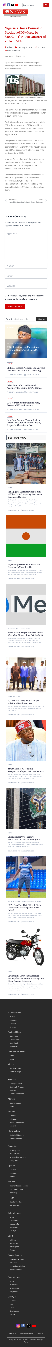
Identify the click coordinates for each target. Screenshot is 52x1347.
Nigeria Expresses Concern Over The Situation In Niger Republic (24, 565)
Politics (16, 697)
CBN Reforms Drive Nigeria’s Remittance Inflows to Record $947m (24, 838)
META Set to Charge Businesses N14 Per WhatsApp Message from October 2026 (25, 633)
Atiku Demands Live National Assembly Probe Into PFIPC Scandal (24, 386)
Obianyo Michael (14, 510)
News (15, 343)
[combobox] (32, 5)
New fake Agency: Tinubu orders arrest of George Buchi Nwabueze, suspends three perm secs (24, 423)
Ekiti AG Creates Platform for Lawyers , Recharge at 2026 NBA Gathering (26, 369)
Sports (20, 343)
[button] (46, 14)
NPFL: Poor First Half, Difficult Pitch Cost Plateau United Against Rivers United (24, 907)
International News (16, 628)
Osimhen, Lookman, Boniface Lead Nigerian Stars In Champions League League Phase (23, 350)
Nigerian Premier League (23, 901)
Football (10, 343)
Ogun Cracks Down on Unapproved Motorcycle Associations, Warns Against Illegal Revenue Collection (26, 978)
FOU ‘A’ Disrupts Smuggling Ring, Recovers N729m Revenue (23, 404)
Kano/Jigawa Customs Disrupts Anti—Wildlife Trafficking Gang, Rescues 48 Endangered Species (25, 494)
